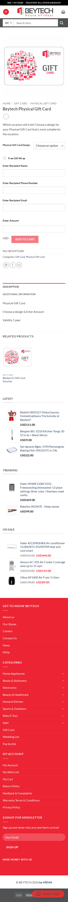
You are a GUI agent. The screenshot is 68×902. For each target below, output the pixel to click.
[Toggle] (63, 673)
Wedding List (11, 736)
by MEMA (45, 882)
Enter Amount (11, 220)
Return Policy (11, 786)
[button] (6, 12)
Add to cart (25, 239)
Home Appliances (14, 673)
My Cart (8, 779)
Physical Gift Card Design (16, 145)
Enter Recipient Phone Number (20, 183)
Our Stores (9, 624)
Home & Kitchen (13, 701)
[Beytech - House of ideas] (35, 12)
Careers (8, 631)
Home (7, 103)
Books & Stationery (15, 680)
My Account (10, 765)
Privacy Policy (11, 807)
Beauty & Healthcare (15, 694)
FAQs (6, 652)
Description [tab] (11, 286)
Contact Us (10, 638)
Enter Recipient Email (15, 200)
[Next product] (6, 116)
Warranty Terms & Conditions (21, 800)
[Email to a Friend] (19, 265)
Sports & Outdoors (14, 708)
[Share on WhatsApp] (6, 265)
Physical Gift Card (44, 103)
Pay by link (9, 744)
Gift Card (20, 103)
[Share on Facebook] (13, 265)
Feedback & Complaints (17, 793)
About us (8, 617)
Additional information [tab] (19, 294)
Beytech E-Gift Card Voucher (14, 380)
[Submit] (61, 22)
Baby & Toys (10, 715)
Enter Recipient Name (15, 165)
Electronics (10, 687)
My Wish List (11, 772)
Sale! (6, 722)
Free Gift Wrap (16, 158)
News (6, 645)
